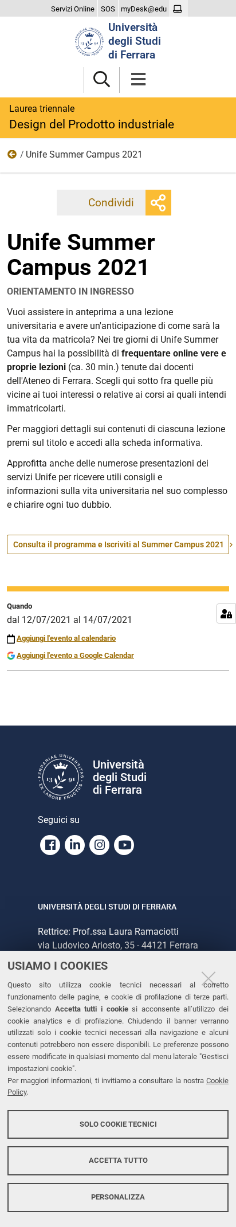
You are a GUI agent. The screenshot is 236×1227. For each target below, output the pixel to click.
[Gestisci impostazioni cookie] (226, 613)
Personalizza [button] (118, 1197)
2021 (12, 157)
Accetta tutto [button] (118, 1160)
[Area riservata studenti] (179, 9)
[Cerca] (101, 80)
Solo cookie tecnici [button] (118, 1124)
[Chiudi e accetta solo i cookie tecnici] (208, 978)
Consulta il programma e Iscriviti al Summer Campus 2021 (118, 544)
